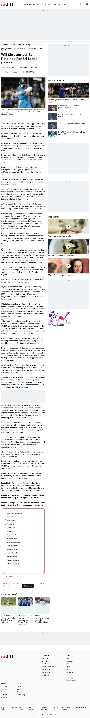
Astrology (69, 678)
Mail (29, 4)
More (65, 4)
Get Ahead (69, 672)
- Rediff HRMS (46, 669)
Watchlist (4, 695)
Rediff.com (70, 707)
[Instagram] (47, 714)
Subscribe (28, 586)
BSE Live (4, 686)
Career (19, 692)
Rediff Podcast (71, 681)
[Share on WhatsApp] (34, 714)
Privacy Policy (21, 708)
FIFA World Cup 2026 (56, 325)
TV (61, 4)
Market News (5, 692)
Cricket (10, 48)
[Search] (81, 4)
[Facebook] (43, 714)
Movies (68, 664)
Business (69, 661)
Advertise (14, 707)
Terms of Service (32, 708)
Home (26, 4)
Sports (68, 667)
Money (42, 4)
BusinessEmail (52, 4)
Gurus (58, 4)
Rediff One (45, 661)
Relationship (21, 695)
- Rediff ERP (45, 675)
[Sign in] (87, 4)
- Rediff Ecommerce (48, 667)
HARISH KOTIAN (8, 67)
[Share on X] (39, 714)
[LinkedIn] (55, 714)
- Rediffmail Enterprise (49, 664)
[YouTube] (51, 714)
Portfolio (4, 697)
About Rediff (3, 708)
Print (44, 583)
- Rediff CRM (46, 672)
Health (19, 686)
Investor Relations (44, 708)
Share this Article (11, 72)
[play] (68, 226)
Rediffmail (45, 658)
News (34, 4)
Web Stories (53, 217)
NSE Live (4, 689)
